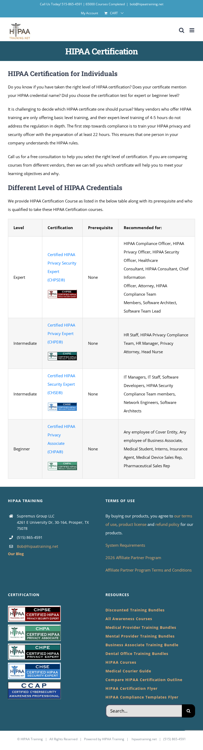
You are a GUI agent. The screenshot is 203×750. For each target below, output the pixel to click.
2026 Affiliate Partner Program (133, 557)
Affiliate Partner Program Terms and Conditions (148, 570)
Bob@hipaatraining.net (37, 546)
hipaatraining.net (144, 739)
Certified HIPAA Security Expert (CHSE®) (61, 384)
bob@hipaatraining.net (146, 4)
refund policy (168, 524)
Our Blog (16, 553)
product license (133, 524)
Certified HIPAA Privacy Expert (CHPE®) (61, 333)
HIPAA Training (32, 739)
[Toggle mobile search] (181, 30)
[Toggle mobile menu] (192, 30)
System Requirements (125, 545)
